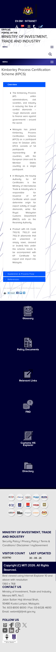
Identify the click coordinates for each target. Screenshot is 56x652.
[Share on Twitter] (21, 293)
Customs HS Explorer (28, 444)
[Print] (4, 292)
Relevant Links (28, 380)
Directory (28, 471)
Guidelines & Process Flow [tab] (21, 274)
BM (21, 21)
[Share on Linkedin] (24, 293)
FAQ (28, 411)
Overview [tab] (12, 84)
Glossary (28, 318)
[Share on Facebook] (17, 293)
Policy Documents (28, 349)
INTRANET (31, 21)
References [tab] (13, 279)
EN (16, 21)
